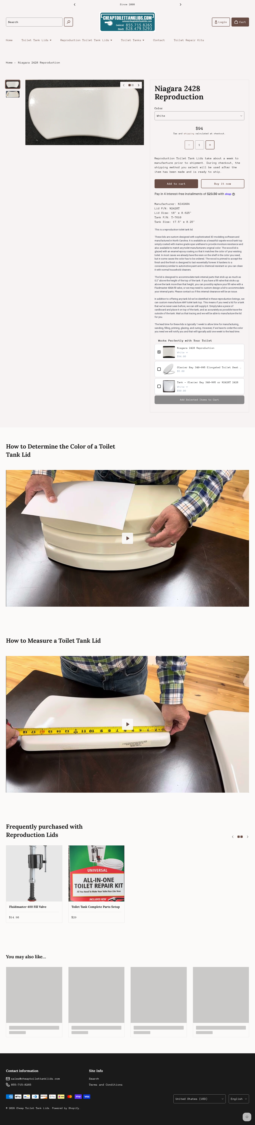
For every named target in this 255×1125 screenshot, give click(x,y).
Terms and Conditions (106, 1084)
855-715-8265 (21, 1084)
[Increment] (210, 144)
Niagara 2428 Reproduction (195, 348)
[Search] (68, 22)
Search (94, 1078)
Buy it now (222, 183)
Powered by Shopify (65, 1108)
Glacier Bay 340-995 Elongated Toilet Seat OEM (209, 367)
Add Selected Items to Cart (199, 399)
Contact (159, 40)
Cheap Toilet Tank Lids (32, 1108)
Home (9, 40)
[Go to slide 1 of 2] (12, 84)
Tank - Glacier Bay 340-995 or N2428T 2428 (207, 382)
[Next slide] (180, 4)
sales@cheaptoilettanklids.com (35, 1078)
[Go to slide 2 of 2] (12, 94)
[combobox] (34, 22)
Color (159, 108)
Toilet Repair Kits (189, 40)
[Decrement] (189, 144)
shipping (189, 133)
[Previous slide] (74, 4)
